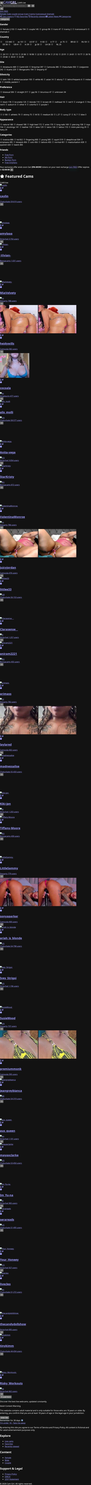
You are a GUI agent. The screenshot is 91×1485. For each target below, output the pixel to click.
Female (8, 1457)
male (9, 14)
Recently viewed (12, 1446)
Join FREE (4, 11)
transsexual (41, 14)
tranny (32, 14)
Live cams (9, 1441)
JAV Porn (8, 157)
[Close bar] (11, 169)
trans (26, 14)
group (21, 14)
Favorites (9, 1444)
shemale (50, 14)
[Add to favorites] (1, 204)
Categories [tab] (5, 19)
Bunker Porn (10, 160)
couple (14, 14)
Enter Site (4, 1418)
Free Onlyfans (11, 162)
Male (7, 1460)
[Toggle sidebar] (1, 2)
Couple (8, 1463)
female (3, 14)
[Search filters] (29, 5)
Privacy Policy (11, 1474)
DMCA (7, 1476)
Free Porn (9, 155)
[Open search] (1, 8)
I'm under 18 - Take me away (12, 1423)
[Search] (32, 5)
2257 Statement (12, 1479)
